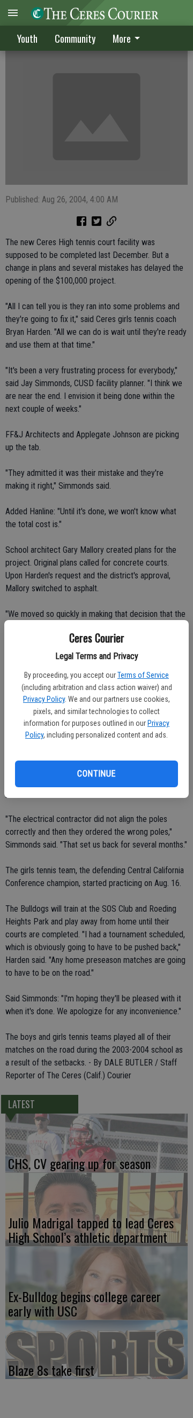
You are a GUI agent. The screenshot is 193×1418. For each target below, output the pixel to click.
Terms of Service (143, 675)
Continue (96, 774)
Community (75, 38)
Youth (27, 38)
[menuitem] (129, 38)
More (122, 38)
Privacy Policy (44, 699)
